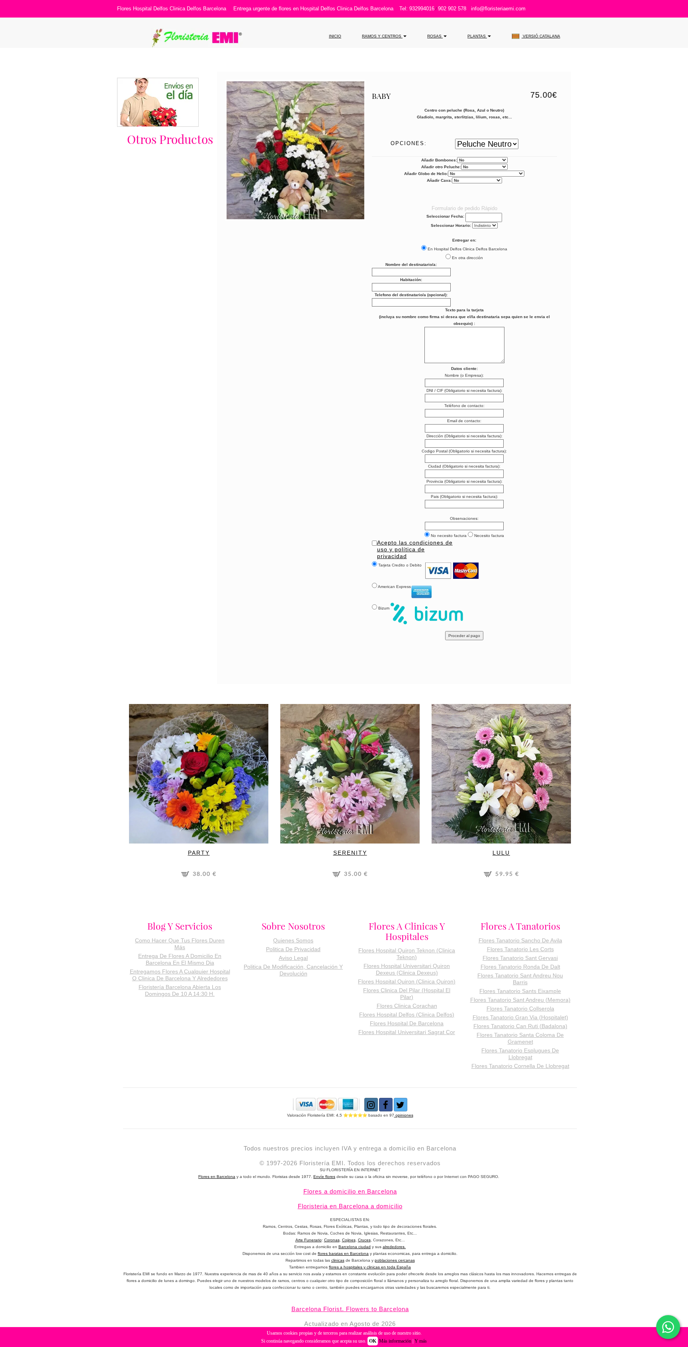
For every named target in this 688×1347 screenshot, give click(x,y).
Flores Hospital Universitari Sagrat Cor (406, 1032)
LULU (501, 852)
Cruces (364, 1240)
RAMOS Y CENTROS (382, 36)
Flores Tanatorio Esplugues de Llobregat (520, 1053)
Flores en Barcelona (216, 1176)
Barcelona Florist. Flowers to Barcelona (350, 1309)
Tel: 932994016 (416, 9)
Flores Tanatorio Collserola (520, 1008)
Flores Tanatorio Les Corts (520, 949)
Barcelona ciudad (354, 1247)
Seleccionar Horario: (451, 225)
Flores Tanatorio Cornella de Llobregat (520, 1066)
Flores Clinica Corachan (407, 1006)
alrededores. (394, 1247)
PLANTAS (477, 36)
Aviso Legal (293, 958)
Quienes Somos (293, 940)
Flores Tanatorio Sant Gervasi (520, 958)
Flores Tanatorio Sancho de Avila (520, 940)
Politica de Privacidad (293, 949)
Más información (395, 1341)
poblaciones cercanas (395, 1260)
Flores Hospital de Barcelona (407, 1023)
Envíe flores (324, 1176)
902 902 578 (452, 9)
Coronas (332, 1240)
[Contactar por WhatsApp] (668, 1327)
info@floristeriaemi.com (498, 9)
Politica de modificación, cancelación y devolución (293, 970)
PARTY (199, 852)
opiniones (403, 1115)
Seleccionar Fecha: (445, 216)
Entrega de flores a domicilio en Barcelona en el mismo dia (179, 959)
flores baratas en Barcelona (343, 1253)
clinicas (337, 1260)
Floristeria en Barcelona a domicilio (350, 1206)
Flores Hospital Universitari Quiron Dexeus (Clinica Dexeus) (407, 969)
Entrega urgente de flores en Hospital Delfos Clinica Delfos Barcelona (313, 9)
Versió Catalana (541, 36)
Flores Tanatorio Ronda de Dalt (520, 967)
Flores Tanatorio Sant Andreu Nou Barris (520, 978)
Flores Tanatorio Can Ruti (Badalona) (520, 1026)
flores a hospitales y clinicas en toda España (370, 1267)
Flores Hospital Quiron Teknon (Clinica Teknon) (406, 953)
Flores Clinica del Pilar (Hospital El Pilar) (406, 993)
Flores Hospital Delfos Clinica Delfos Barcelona (171, 9)
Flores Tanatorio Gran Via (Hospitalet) (520, 1017)
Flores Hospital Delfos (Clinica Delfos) (406, 1014)
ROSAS (435, 36)
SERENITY (350, 852)
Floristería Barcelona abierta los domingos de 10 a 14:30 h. (180, 990)
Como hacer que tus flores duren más (180, 943)
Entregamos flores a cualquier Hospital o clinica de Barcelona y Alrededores (180, 974)
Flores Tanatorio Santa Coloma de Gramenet (520, 1038)
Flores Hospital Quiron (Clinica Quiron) (406, 981)
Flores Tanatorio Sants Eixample (520, 991)
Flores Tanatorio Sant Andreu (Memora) (520, 1000)
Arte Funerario (308, 1240)
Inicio (335, 36)
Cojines (349, 1240)
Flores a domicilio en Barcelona (350, 1191)
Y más (420, 1341)
